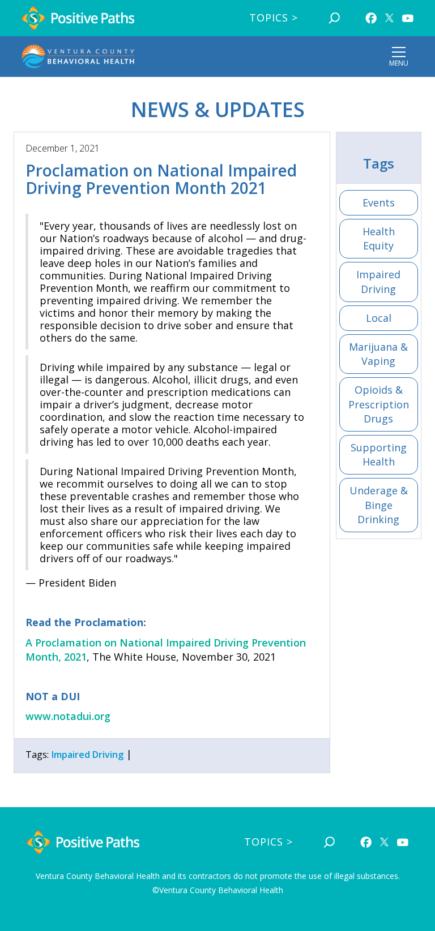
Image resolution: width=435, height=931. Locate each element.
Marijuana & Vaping (378, 354)
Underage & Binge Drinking (378, 504)
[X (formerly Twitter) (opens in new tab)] (389, 18)
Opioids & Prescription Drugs (378, 404)
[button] (398, 56)
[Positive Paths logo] (78, 18)
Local (378, 318)
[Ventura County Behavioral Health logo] (78, 56)
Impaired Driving (378, 281)
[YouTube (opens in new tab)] (407, 18)
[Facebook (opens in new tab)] (371, 18)
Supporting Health (379, 454)
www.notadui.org (67, 716)
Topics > (273, 17)
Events (378, 202)
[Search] (334, 18)
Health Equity (378, 238)
